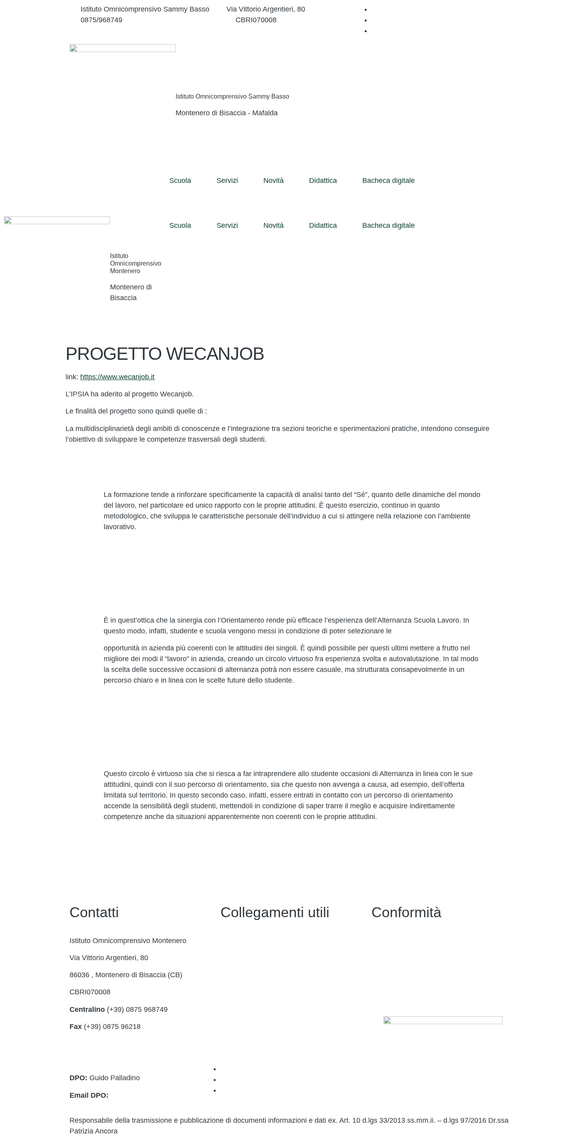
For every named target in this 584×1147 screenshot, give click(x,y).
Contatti (232, 941)
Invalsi (230, 1044)
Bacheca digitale (388, 180)
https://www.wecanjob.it (117, 377)
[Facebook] (374, 9)
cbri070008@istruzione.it (178, 20)
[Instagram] (374, 20)
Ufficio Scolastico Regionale (264, 1009)
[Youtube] (374, 31)
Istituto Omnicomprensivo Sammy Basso (232, 96)
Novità (273, 180)
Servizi (227, 180)
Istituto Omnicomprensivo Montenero (135, 263)
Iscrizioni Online (245, 992)
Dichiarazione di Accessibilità (417, 958)
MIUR (229, 975)
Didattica (323, 180)
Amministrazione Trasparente (266, 958)
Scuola (180, 180)
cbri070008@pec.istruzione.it (116, 1061)
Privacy (383, 941)
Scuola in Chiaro (246, 1027)
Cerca (468, 61)
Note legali (388, 975)
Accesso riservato (399, 992)
